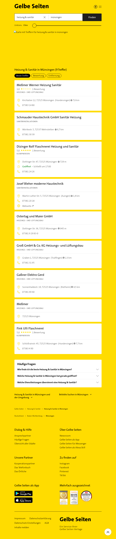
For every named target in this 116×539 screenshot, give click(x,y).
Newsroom (65, 435)
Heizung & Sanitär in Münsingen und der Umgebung (32, 396)
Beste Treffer (22, 75)
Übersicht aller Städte (24, 443)
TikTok (63, 475)
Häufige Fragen (21, 439)
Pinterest (64, 471)
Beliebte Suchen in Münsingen (73, 394)
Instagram (65, 463)
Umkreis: (21, 25)
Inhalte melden (21, 527)
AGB (47, 523)
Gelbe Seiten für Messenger (73, 443)
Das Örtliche (20, 471)
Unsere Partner (23, 457)
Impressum (19, 518)
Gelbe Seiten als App (69, 439)
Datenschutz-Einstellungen (27, 523)
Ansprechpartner (22, 435)
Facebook (64, 467)
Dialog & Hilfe (23, 430)
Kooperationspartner (24, 463)
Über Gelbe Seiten (70, 430)
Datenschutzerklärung (40, 518)
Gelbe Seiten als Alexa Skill (72, 447)
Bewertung (38, 75)
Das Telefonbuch (22, 467)
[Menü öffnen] (100, 6)
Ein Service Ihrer (71, 528)
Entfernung (54, 75)
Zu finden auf (68, 457)
